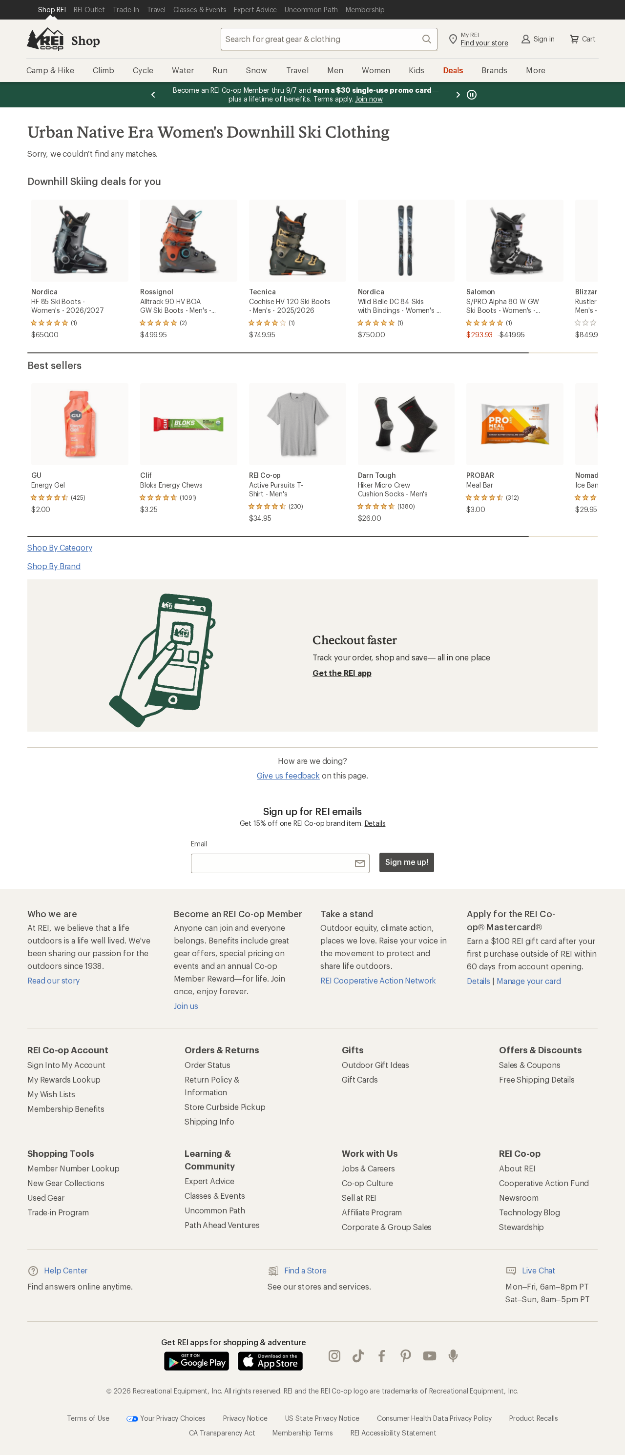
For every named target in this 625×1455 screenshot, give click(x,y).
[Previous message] (153, 94)
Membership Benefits (65, 1108)
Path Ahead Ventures (222, 1225)
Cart (589, 39)
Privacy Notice (245, 1418)
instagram (335, 1356)
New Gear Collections (65, 1183)
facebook (382, 1356)
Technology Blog (529, 1212)
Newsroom (519, 1197)
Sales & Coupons (530, 1064)
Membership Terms (302, 1433)
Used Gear (45, 1197)
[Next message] (458, 94)
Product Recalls (533, 1418)
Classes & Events (215, 1195)
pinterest (406, 1356)
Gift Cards (359, 1079)
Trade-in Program (57, 1212)
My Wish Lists (51, 1094)
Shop (85, 40)
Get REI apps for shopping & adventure (233, 1342)
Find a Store (305, 1270)
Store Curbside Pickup (225, 1106)
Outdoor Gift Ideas (375, 1064)
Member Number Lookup (73, 1168)
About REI (517, 1168)
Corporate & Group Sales (387, 1226)
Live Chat (538, 1270)
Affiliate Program (372, 1212)
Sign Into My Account (66, 1064)
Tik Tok (359, 1356)
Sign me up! (406, 861)
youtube (430, 1356)
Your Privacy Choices (172, 1418)
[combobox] (329, 39)
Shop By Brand (54, 566)
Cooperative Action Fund (544, 1183)
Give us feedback (288, 775)
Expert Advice (209, 1181)
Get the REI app (342, 672)
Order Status (207, 1064)
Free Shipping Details (537, 1079)
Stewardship (521, 1226)
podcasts (453, 1356)
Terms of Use (88, 1418)
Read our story (53, 980)
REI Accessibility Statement (394, 1433)
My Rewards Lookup (64, 1079)
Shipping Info (209, 1121)
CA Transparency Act (222, 1433)
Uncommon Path (215, 1210)
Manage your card (529, 980)
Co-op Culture (367, 1183)
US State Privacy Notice (322, 1418)
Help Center (65, 1270)
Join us (186, 1005)
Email (199, 844)
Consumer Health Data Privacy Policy (434, 1418)
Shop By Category (59, 547)
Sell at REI (359, 1197)
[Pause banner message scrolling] (471, 94)
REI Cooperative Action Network (378, 980)
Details (375, 823)
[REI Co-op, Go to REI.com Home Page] (44, 39)
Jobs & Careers (368, 1168)
